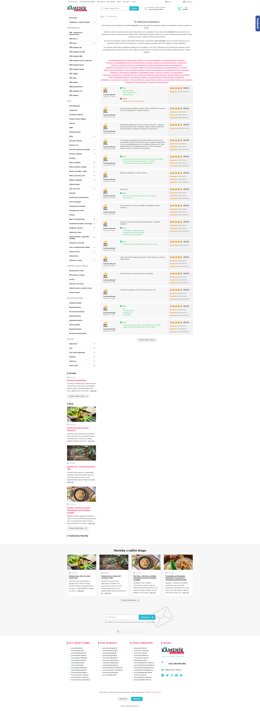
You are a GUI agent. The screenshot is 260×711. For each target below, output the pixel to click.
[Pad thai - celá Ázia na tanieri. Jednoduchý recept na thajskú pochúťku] (81, 494)
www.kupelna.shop (161, 65)
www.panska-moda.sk (147, 72)
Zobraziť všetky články (76, 528)
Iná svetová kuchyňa (76, 312)
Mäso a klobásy (75, 163)
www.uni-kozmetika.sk (145, 75)
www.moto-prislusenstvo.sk (158, 82)
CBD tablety (73, 95)
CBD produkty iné (75, 91)
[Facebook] (163, 676)
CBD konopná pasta (76, 65)
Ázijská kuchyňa (75, 307)
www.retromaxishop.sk (111, 663)
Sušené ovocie (74, 292)
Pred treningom (75, 202)
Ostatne (72, 193)
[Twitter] (168, 676)
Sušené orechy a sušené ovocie (80, 288)
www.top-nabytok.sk (136, 80)
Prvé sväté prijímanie (77, 352)
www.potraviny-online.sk (135, 60)
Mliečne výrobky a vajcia (78, 171)
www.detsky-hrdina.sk (169, 60)
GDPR (119, 2)
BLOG (134, 2)
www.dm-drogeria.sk (154, 63)
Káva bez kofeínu (75, 141)
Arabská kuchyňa (75, 303)
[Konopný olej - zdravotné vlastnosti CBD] (81, 453)
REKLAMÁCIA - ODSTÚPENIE (106, 2)
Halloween (73, 344)
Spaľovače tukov (75, 232)
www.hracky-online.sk (137, 68)
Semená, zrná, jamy (76, 284)
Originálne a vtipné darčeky (79, 22)
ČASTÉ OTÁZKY (73, 2)
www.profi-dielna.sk (169, 63)
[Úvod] (83, 8)
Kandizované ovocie (76, 271)
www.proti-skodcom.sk (111, 660)
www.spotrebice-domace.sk (112, 668)
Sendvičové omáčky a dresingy (80, 224)
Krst (70, 348)
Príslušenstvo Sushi (76, 211)
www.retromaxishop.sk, (154, 70)
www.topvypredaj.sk (116, 70)
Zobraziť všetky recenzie (147, 340)
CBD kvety (73, 43)
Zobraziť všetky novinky (76, 396)
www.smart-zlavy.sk (129, 75)
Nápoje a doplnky (75, 180)
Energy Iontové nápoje (77, 119)
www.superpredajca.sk (110, 665)
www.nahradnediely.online (122, 63)
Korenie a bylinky (75, 154)
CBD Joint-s (73, 39)
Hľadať (134, 8)
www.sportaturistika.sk (154, 68)
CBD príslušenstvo (76, 87)
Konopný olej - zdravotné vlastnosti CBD (81, 467)
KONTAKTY (126, 2)
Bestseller (73, 18)
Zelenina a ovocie (75, 260)
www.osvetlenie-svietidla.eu (135, 70)
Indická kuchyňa (75, 316)
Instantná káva (74, 132)
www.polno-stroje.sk (125, 65)
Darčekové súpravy (76, 115)
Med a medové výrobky (77, 167)
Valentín (72, 357)
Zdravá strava (74, 252)
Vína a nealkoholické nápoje (79, 247)
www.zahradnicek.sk (155, 77)
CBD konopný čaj (75, 47)
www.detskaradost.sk (171, 68)
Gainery (72, 123)
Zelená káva (73, 256)
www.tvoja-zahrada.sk (152, 60)
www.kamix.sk (116, 75)
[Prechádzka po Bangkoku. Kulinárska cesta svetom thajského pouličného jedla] (178, 562)
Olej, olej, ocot (74, 189)
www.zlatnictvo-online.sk (154, 80)
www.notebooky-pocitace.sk (174, 80)
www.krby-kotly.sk (140, 660)
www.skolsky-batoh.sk (79, 670)
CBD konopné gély (76, 56)
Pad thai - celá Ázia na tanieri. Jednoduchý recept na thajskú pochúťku (78, 510)
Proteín (72, 215)
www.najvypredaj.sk (139, 63)
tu (138, 706)
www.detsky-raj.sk (77, 651)
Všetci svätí (73, 366)
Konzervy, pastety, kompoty (79, 149)
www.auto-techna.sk (162, 72)
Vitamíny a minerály (76, 243)
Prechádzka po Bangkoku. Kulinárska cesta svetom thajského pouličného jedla (176, 578)
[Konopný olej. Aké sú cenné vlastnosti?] (81, 415)
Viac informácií (155, 692)
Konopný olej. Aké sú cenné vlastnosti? (77, 429)
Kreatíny (72, 158)
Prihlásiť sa (145, 617)
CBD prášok (73, 82)
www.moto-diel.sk (140, 82)
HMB (71, 128)
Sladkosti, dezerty (76, 228)
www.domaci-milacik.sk (138, 77)
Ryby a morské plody (76, 219)
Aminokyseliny (74, 106)
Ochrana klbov (74, 184)
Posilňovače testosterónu (79, 197)
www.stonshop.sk (160, 75)
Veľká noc (72, 361)
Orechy (71, 279)
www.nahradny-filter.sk (121, 77)
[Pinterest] (181, 676)
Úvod (102, 17)
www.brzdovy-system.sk (119, 80)
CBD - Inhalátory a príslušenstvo (76, 33)
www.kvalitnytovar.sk (121, 68)
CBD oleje (72, 78)
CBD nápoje (73, 74)
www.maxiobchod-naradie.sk (144, 665)
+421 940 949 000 (156, 9)
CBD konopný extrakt (77, 52)
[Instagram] (173, 676)
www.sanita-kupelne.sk (117, 60)
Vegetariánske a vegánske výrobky (79, 238)
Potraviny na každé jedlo (76, 380)
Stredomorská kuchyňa (77, 333)
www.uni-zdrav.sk (174, 75)
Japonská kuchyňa (75, 320)
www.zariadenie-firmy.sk (171, 70)
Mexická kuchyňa (75, 329)
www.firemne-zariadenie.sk (143, 670)
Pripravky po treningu (77, 206)
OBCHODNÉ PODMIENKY (87, 2)
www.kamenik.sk (77, 648)
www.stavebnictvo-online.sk (144, 65)
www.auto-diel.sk (140, 648)
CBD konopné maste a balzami (80, 61)
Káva (71, 136)
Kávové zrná (73, 145)
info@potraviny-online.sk (172, 670)
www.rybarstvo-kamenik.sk (128, 72)
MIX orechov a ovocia (76, 275)
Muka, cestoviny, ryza (77, 176)
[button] (113, 679)
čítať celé (93, 391)
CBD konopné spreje (76, 69)
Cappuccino (73, 110)
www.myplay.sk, (168, 77)
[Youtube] (177, 676)
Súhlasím (136, 699)
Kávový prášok (74, 325)
